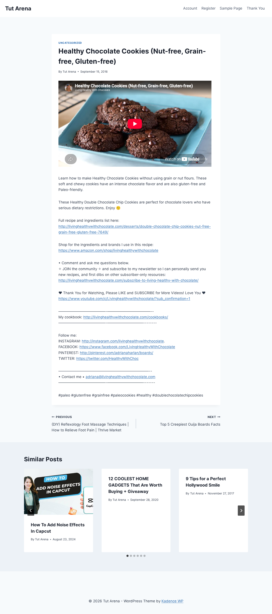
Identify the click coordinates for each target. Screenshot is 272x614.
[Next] (241, 510)
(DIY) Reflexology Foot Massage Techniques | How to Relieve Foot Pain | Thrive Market (90, 423)
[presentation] (58, 492)
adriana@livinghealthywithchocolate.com (120, 377)
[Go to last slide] (30, 510)
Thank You (256, 8)
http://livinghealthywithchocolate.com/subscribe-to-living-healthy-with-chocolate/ (128, 280)
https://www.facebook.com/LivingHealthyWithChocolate (127, 347)
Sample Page (231, 8)
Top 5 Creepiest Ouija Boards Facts (190, 420)
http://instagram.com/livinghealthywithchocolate (123, 341)
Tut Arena (69, 71)
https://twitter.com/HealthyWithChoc (107, 358)
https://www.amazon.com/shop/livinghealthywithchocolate (108, 250)
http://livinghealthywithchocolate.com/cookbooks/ (125, 317)
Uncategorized (70, 42)
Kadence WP (172, 601)
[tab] (127, 556)
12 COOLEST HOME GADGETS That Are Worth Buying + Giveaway (135, 485)
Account (190, 8)
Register (208, 8)
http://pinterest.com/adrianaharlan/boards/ (116, 353)
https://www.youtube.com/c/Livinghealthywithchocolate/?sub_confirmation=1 (124, 298)
